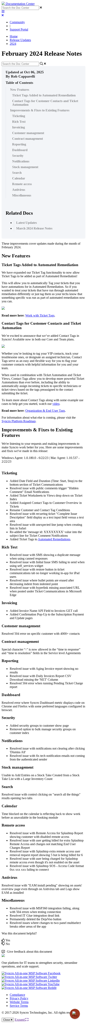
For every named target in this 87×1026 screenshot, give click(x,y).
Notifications (20, 161)
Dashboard (20, 150)
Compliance (17, 994)
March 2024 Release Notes (34, 228)
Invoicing (18, 127)
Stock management (25, 167)
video (55, 403)
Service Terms (19, 1005)
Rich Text (18, 121)
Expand (20, 1019)
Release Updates (20, 40)
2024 (13, 43)
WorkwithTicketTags (39, 315)
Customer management (28, 133)
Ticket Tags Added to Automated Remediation (44, 95)
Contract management (27, 138)
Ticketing (18, 116)
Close (7, 1019)
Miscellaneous (21, 195)
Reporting (19, 144)
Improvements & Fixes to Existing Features (39, 110)
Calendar (18, 178)
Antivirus (18, 189)
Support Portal (19, 29)
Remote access (22, 184)
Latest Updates (26, 222)
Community (17, 22)
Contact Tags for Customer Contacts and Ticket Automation (45, 102)
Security (17, 155)
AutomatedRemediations (54, 539)
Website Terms (19, 1002)
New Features (19, 89)
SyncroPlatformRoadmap (19, 421)
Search (17, 172)
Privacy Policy (19, 998)
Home (14, 36)
